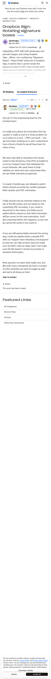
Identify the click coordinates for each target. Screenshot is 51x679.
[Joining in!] (42, 41)
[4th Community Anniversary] (31, 106)
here (22, 11)
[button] (5, 42)
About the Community (14, 323)
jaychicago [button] (14, 41)
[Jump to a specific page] (46, 100)
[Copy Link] (40, 47)
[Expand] (25, 76)
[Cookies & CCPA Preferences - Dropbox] (25, 666)
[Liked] (46, 41)
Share (6, 83)
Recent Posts (10, 312)
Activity (7, 317)
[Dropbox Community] (13, 3)
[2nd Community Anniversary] (39, 41)
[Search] (42, 3)
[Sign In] (47, 3)
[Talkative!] (35, 106)
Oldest (13, 100)
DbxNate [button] (13, 106)
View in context (9, 277)
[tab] (8, 92)
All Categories (10, 306)
